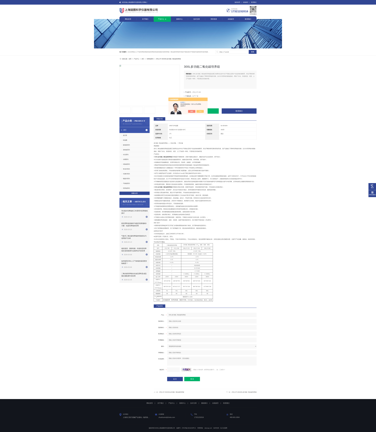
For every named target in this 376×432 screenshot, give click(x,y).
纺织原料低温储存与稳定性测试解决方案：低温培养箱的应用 (133, 225)
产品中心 (161, 19)
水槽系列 (125, 159)
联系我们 (254, 2)
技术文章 (196, 19)
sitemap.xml (208, 428)
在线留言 (245, 2)
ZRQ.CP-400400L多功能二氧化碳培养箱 (244, 392)
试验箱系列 (126, 164)
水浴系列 (125, 154)
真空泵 (125, 135)
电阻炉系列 (126, 178)
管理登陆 (200, 428)
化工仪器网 (223, 428)
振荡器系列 (126, 145)
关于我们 (145, 19)
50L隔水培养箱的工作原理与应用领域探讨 (134, 212)
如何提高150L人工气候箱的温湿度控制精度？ (134, 262)
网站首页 (128, 19)
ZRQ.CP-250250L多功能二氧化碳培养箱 (171, 392)
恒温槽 (125, 140)
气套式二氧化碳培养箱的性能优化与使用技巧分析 (133, 237)
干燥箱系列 (126, 183)
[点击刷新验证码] (186, 369)
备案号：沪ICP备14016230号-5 (186, 428)
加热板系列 (126, 150)
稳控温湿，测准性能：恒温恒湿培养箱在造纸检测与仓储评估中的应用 (133, 250)
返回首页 (237, 2)
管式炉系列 (126, 169)
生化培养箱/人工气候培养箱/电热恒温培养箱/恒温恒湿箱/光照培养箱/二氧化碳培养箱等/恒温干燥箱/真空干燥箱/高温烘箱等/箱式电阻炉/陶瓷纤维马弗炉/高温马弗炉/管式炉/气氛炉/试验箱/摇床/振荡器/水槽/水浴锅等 (192, 52)
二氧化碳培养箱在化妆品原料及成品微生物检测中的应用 (133, 275)
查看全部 (134, 193)
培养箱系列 (150, 59)
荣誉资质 (214, 19)
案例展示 (204, 403)
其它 (143, 59)
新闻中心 (179, 19)
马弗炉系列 (126, 174)
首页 (130, 59)
